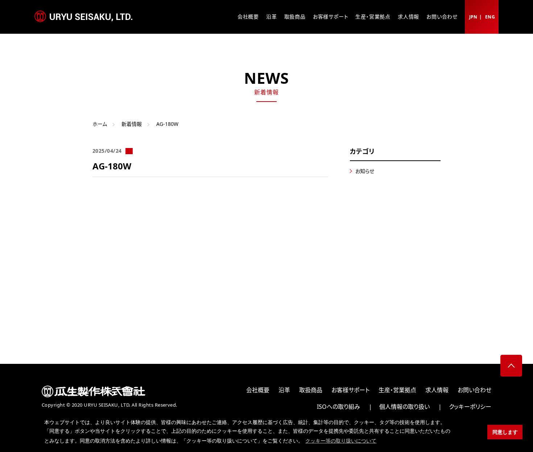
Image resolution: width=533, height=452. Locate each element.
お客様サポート (330, 16)
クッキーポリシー (470, 407)
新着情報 (131, 123)
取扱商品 (295, 16)
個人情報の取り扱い (404, 407)
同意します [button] (505, 432)
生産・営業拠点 (373, 16)
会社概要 (248, 16)
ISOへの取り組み (338, 407)
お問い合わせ (442, 16)
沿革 (271, 16)
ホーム (99, 123)
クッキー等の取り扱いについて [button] (340, 441)
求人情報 (408, 16)
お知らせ (364, 171)
